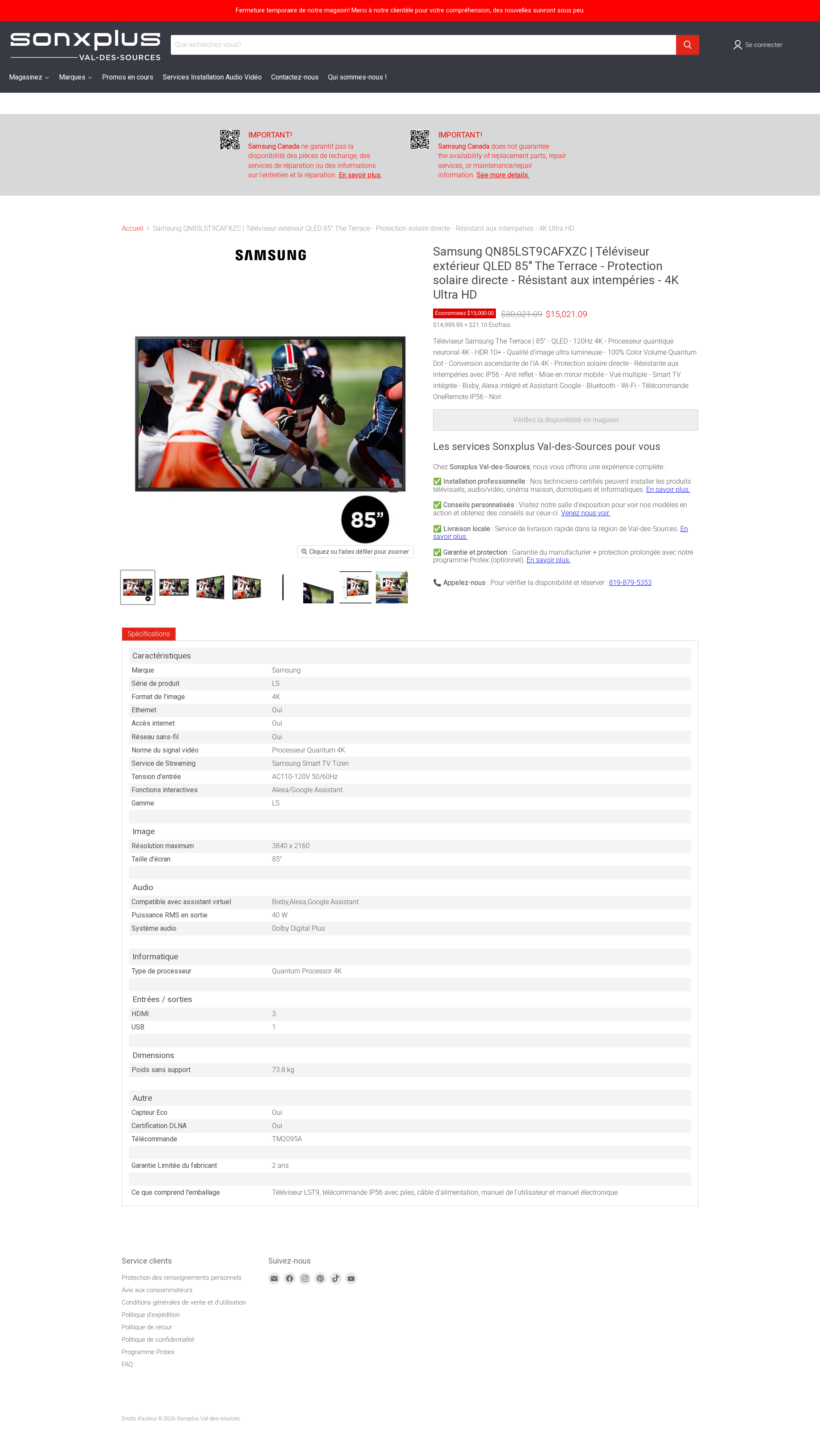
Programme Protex (148, 1352)
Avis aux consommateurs (157, 1290)
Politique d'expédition (151, 1315)
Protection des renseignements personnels (182, 1277)
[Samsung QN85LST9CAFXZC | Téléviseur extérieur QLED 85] (138, 587)
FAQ (127, 1364)
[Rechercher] (687, 45)
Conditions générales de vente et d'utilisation (184, 1302)
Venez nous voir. (585, 513)
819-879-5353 (630, 583)
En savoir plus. (668, 489)
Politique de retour (147, 1327)
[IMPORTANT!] (315, 154)
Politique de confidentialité (158, 1339)
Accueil (133, 228)
